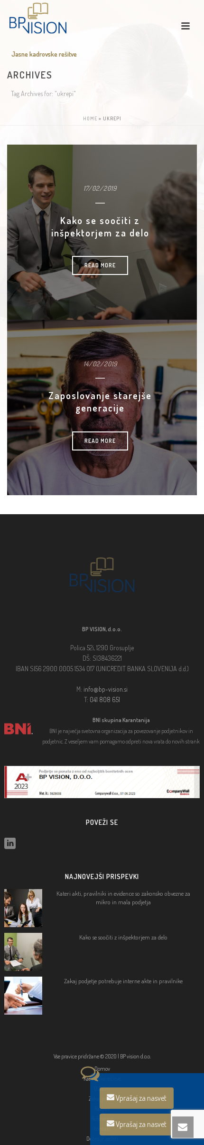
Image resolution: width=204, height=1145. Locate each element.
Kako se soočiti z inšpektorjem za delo (100, 226)
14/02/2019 (100, 364)
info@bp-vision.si (105, 689)
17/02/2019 (100, 188)
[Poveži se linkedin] (10, 844)
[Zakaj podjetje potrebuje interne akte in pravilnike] (23, 996)
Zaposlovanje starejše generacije (100, 401)
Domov (102, 1068)
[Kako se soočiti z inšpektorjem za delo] (23, 952)
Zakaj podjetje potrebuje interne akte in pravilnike (123, 981)
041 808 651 (105, 699)
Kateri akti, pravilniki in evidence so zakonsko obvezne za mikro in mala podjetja (123, 898)
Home (90, 118)
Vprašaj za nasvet (140, 1098)
